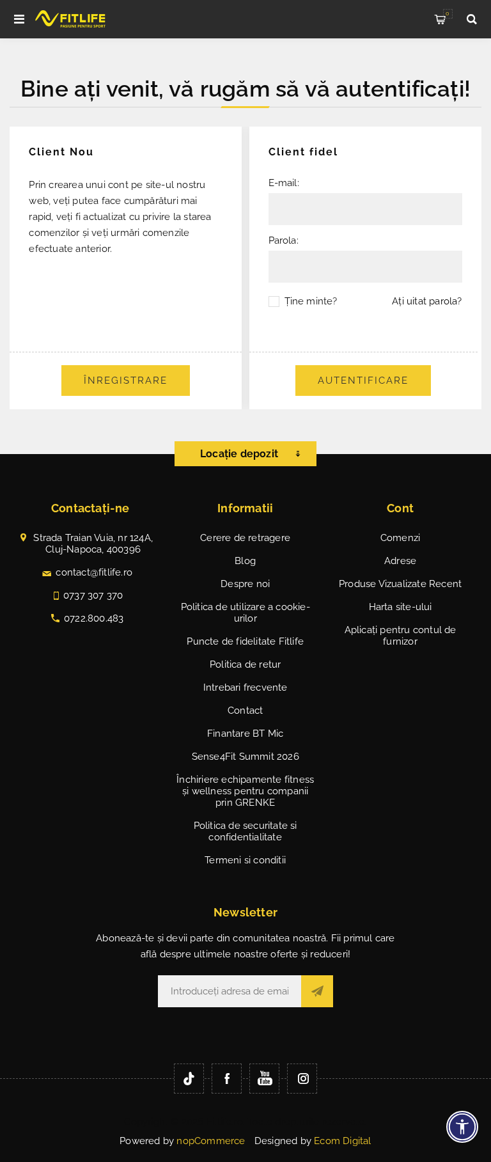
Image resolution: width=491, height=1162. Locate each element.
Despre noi (245, 584)
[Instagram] (302, 1079)
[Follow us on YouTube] (264, 1079)
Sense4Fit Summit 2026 (245, 756)
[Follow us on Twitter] (189, 1079)
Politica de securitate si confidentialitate (245, 831)
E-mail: (284, 183)
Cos (447, 13)
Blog (245, 561)
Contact (245, 710)
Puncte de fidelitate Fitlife (245, 641)
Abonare (317, 991)
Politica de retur (245, 664)
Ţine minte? (311, 301)
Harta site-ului (400, 607)
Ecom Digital (342, 1141)
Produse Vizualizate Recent (400, 584)
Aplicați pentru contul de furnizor (400, 635)
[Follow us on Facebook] (227, 1079)
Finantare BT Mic (245, 733)
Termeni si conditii (245, 860)
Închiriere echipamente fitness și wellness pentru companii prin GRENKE (245, 791)
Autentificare (363, 380)
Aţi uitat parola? (427, 301)
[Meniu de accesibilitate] (462, 1127)
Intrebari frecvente (245, 687)
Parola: (284, 240)
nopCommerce (210, 1141)
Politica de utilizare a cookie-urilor (245, 612)
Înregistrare (126, 380)
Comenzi (400, 538)
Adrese (400, 561)
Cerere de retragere (245, 538)
